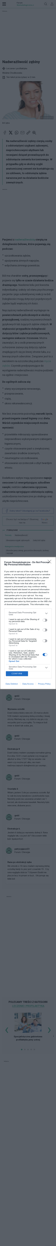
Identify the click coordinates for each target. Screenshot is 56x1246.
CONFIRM (17, 674)
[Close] (50, 562)
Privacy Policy (44, 684)
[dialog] (28, 623)
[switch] (45, 620)
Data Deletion (12, 684)
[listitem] (28, 613)
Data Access (28, 684)
